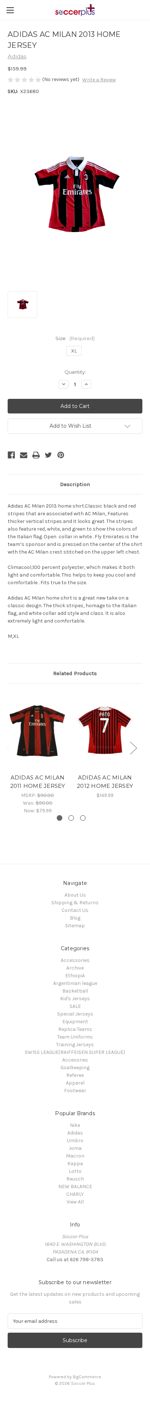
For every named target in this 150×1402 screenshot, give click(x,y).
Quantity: (75, 372)
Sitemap (75, 926)
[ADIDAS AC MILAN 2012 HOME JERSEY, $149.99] (105, 731)
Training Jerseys (75, 1044)
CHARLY (75, 1194)
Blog (75, 918)
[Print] (36, 455)
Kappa (75, 1163)
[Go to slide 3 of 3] (83, 818)
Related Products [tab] (75, 673)
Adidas (75, 1133)
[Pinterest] (60, 455)
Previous (9, 747)
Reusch (75, 1179)
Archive (75, 968)
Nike (75, 1125)
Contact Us (75, 910)
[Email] (23, 455)
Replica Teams (75, 1029)
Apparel (75, 1083)
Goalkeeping (75, 1067)
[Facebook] (11, 455)
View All (75, 1202)
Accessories (75, 960)
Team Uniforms (75, 1037)
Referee (75, 1075)
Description (75, 484)
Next (133, 747)
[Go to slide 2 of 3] (71, 818)
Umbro (75, 1140)
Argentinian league (75, 983)
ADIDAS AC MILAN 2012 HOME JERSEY (105, 781)
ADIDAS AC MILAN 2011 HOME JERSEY (37, 781)
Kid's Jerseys (75, 998)
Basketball (75, 991)
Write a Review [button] (99, 80)
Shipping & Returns (75, 903)
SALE (75, 1006)
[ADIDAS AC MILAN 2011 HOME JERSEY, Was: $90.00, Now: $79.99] (37, 731)
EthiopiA (75, 975)
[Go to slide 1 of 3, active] (59, 818)
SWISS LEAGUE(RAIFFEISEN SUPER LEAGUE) (75, 1052)
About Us (75, 895)
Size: (75, 338)
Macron (75, 1156)
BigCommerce (87, 1376)
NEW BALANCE (75, 1186)
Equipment (75, 1021)
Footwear (75, 1090)
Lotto (75, 1171)
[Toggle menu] (10, 10)
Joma (75, 1148)
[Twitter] (48, 455)
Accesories (75, 1060)
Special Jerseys (75, 1014)
